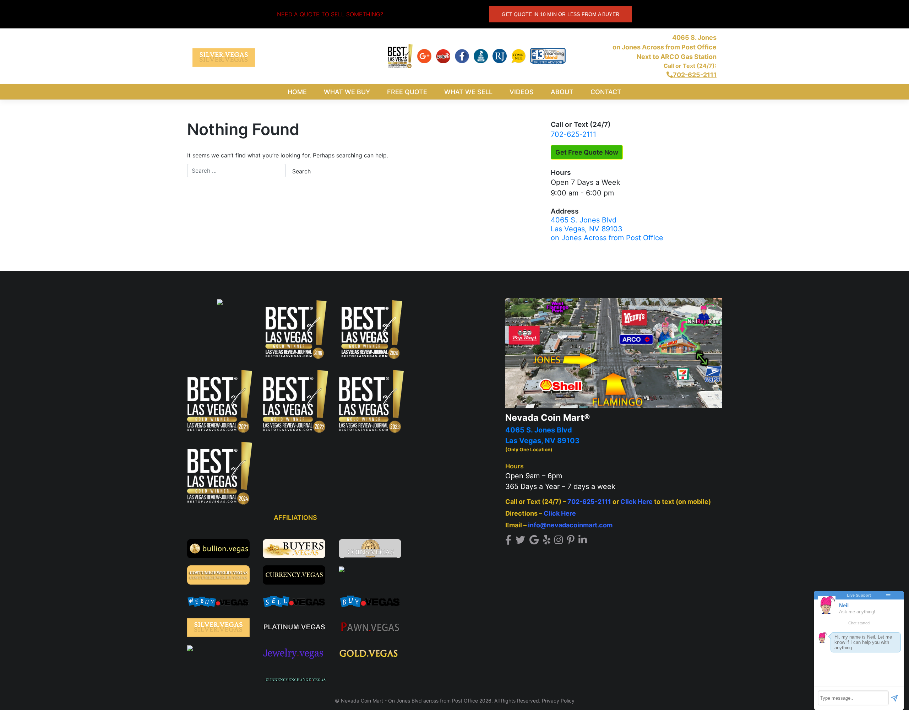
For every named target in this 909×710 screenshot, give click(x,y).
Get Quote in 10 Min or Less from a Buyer (560, 14)
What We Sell (468, 92)
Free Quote (407, 92)
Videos (522, 92)
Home (297, 92)
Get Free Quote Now (586, 152)
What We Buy (347, 92)
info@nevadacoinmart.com (570, 525)
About (562, 92)
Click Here (636, 501)
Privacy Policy (558, 701)
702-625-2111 (573, 134)
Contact (605, 92)
